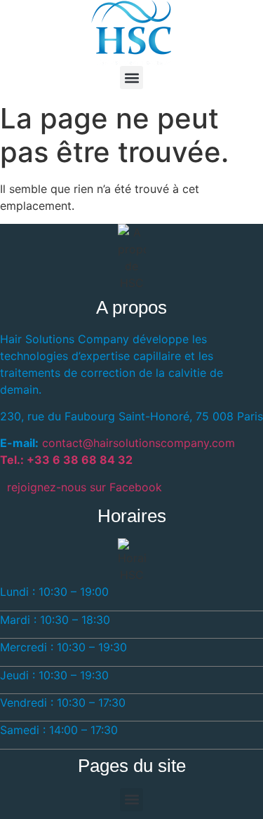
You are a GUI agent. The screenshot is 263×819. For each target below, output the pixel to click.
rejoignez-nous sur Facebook (84, 487)
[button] (131, 77)
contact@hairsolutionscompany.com (138, 443)
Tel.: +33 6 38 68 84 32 (66, 460)
